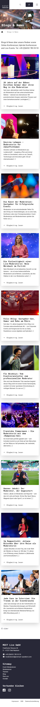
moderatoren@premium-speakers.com (18, 657)
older (5, 629)
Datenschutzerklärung (32, 701)
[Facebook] (4, 690)
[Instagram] (10, 690)
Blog (4, 674)
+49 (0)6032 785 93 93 (13, 654)
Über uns (6, 676)
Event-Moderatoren (4, 4)
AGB (22, 701)
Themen (5, 672)
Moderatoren (7, 669)
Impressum (15, 701)
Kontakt (5, 679)
